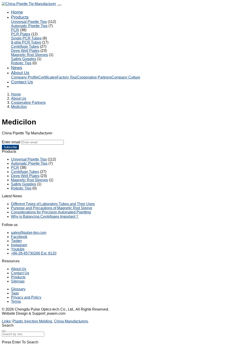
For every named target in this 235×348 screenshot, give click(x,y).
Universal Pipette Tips (29, 22)
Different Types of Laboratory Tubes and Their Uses (53, 204)
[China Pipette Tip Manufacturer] (30, 4)
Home (17, 12)
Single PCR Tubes (26, 38)
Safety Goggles (23, 59)
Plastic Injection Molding (32, 321)
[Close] (4, 330)
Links (6, 321)
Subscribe (10, 147)
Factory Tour (67, 77)
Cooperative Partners (94, 77)
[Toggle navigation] (60, 5)
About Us (20, 72)
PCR (15, 30)
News (16, 67)
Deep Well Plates (25, 51)
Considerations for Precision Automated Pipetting (51, 212)
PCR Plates (20, 34)
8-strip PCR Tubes (26, 42)
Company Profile (24, 77)
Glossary (18, 289)
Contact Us (22, 81)
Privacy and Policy (26, 297)
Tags (15, 293)
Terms (16, 301)
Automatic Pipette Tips (29, 26)
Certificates (47, 77)
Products (20, 17)
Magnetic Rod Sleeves (29, 55)
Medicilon (19, 107)
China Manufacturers (71, 321)
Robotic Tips (21, 63)
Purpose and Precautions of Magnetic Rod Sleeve (51, 208)
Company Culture (126, 77)
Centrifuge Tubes (25, 46)
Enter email (11, 142)
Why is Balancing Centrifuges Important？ (45, 216)
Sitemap (18, 281)
